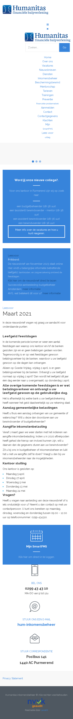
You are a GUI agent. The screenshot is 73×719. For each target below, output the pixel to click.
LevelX (44, 710)
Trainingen (48, 95)
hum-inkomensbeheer (36, 624)
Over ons (47, 61)
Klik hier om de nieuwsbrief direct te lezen (32, 280)
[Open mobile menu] (48, 24)
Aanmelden (47, 107)
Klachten (48, 120)
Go (64, 47)
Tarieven (47, 90)
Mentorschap (47, 86)
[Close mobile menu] (48, 28)
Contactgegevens (48, 116)
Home (47, 57)
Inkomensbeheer (47, 78)
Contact (47, 111)
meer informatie (32, 289)
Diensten (48, 74)
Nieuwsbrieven (47, 69)
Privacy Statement (13, 678)
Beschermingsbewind (47, 82)
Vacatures (47, 65)
